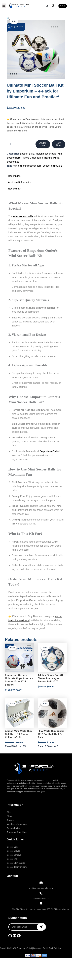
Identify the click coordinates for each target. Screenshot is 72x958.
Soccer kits (13, 161)
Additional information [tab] (19, 182)
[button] (4, 6)
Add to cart (42, 144)
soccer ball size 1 (52, 165)
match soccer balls (46, 153)
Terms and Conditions (17, 832)
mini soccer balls (32, 165)
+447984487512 (41, 898)
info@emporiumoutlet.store (41, 888)
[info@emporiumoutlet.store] (41, 883)
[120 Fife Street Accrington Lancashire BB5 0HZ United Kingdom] (41, 903)
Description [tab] (14, 176)
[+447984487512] (41, 893)
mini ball (17, 165)
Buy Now (58, 144)
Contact (10, 820)
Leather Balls (27, 153)
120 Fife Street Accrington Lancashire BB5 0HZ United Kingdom (41, 909)
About (9, 816)
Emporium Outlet (50, 451)
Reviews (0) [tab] (14, 188)
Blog (9, 812)
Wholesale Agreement (17, 824)
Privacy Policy (13, 828)
